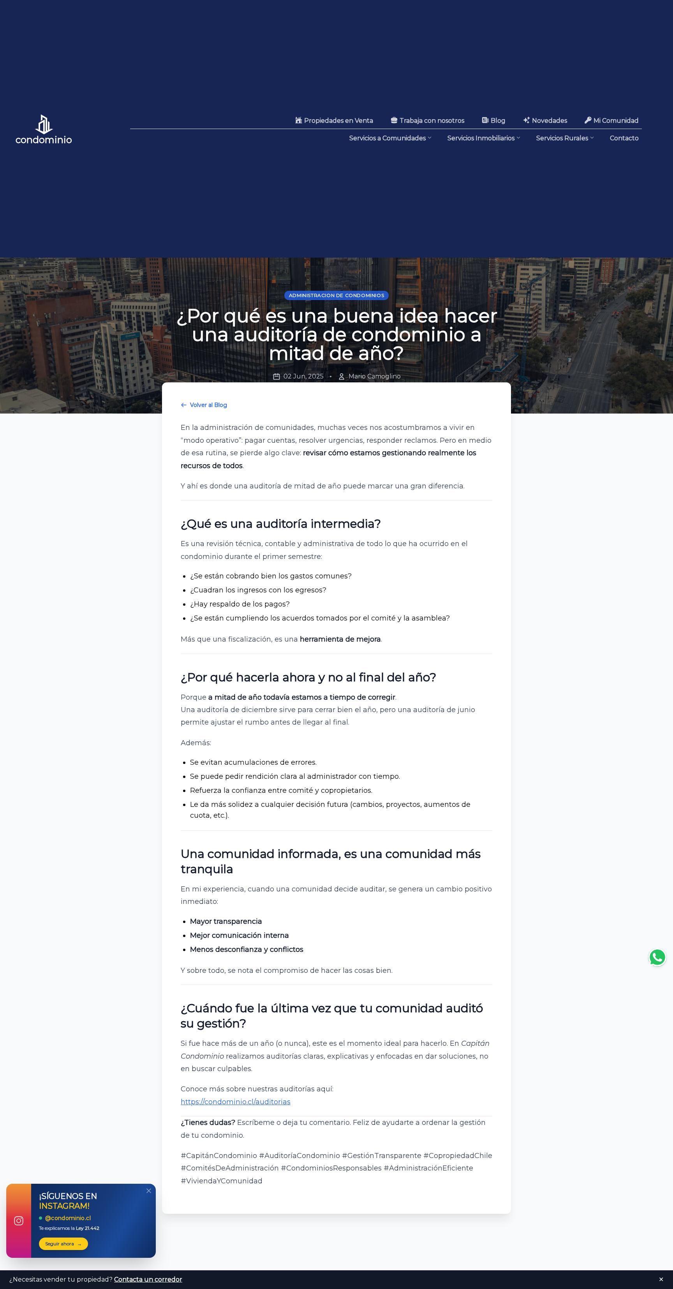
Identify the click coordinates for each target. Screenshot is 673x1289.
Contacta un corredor (148, 1279)
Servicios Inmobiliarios (480, 138)
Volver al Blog (208, 404)
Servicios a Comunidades (387, 138)
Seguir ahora (63, 1244)
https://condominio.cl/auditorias (236, 1102)
